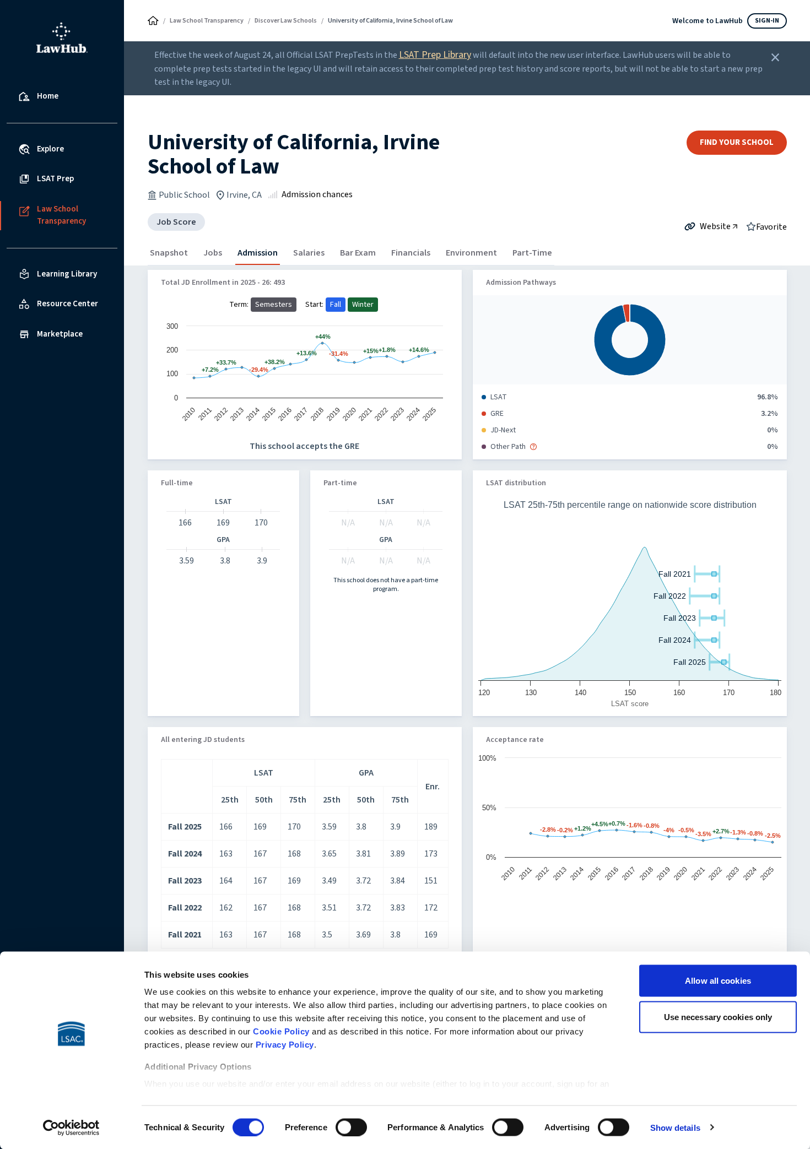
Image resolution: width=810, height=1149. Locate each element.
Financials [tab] (410, 253)
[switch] (351, 1127)
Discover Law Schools (286, 20)
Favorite (771, 226)
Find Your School (737, 142)
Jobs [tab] (212, 253)
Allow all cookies (718, 980)
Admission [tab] (257, 253)
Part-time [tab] (532, 253)
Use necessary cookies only (718, 1016)
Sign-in (767, 20)
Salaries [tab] (309, 253)
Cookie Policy (281, 1031)
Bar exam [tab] (358, 253)
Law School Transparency (207, 20)
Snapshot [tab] (169, 253)
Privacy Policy (285, 1044)
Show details (675, 1127)
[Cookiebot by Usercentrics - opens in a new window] (71, 1127)
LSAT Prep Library (435, 55)
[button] (533, 446)
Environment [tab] (471, 253)
